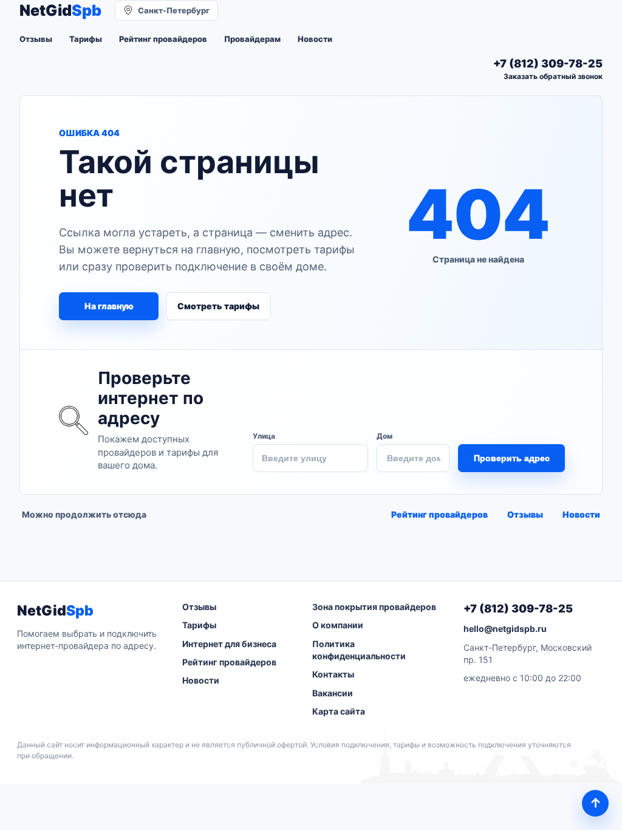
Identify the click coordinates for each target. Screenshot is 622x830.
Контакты (333, 674)
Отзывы (35, 39)
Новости (315, 39)
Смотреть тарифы (218, 306)
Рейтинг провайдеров (163, 39)
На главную (109, 306)
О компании (337, 625)
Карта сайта (338, 711)
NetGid (60, 10)
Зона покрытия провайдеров (374, 607)
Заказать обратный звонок (553, 76)
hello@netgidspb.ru (505, 628)
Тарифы (85, 39)
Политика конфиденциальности (359, 650)
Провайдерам (252, 39)
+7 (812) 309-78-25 (518, 608)
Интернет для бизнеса (229, 644)
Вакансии (332, 693)
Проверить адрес (512, 458)
